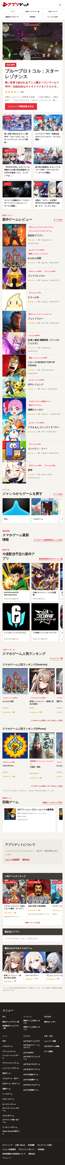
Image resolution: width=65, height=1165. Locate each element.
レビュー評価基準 (12, 860)
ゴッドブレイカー (37, 275)
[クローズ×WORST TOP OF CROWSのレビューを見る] (14, 366)
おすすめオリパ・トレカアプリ (31, 1046)
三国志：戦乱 (35, 767)
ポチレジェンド (35, 384)
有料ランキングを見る (32, 922)
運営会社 (26, 860)
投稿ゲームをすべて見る (53, 802)
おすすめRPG (28, 1052)
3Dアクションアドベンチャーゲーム (41, 227)
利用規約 (41, 1149)
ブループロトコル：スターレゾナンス (32, 73)
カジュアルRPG (34, 335)
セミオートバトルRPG (36, 250)
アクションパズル (35, 293)
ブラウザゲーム (8, 1116)
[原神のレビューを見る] (14, 473)
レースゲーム (7, 1094)
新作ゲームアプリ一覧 (32, 11)
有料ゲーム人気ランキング (31, 1028)
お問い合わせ (20, 1145)
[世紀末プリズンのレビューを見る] (14, 235)
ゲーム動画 (48, 1051)
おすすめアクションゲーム (31, 1058)
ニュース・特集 (50, 1041)
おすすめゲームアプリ (31, 1041)
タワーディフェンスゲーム (10, 1109)
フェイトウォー (35, 318)
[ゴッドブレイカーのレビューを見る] (14, 278)
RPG (4, 1041)
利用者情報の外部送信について (14, 1154)
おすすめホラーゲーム (31, 1069)
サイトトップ (7, 1145)
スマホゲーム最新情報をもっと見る (48, 540)
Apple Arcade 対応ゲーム (11, 1132)
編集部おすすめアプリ (12, 17)
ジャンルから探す (52, 17)
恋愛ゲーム (6, 1089)
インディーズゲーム (9, 1127)
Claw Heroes (8, 766)
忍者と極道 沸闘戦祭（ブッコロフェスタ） (43, 342)
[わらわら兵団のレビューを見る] (14, 257)
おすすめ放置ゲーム (30, 1079)
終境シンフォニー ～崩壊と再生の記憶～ (42, 702)
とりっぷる (33, 297)
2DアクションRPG (9, 762)
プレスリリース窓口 (44, 1145)
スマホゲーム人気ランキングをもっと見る (47, 720)
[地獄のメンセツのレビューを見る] (14, 408)
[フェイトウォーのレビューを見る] (14, 321)
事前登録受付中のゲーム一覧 (51, 559)
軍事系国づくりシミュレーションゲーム (41, 762)
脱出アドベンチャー (35, 405)
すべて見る (58, 220)
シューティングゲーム (10, 1068)
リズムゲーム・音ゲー (10, 1078)
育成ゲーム (6, 1073)
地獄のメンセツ (35, 409)
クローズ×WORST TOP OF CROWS (41, 364)
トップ (12, 11)
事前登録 (32, 17)
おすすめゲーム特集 (51, 1046)
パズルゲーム (7, 1046)
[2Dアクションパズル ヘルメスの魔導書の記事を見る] (10, 814)
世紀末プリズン (35, 235)
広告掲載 (31, 1145)
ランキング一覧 (56, 658)
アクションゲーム (9, 1051)
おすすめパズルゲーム (31, 1064)
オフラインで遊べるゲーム (10, 1121)
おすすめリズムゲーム (31, 1085)
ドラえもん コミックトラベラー (43, 427)
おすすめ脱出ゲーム (30, 1074)
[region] (32, 511)
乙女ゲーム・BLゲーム (11, 1083)
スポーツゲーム (8, 1099)
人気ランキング (52, 11)
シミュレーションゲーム (10, 1056)
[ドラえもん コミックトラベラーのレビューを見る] (14, 430)
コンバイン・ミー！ (38, 448)
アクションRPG (50, 271)
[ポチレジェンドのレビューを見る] (14, 387)
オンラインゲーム (9, 1104)
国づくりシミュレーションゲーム (40, 314)
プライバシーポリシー (26, 1149)
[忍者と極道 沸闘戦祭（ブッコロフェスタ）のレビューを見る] (14, 343)
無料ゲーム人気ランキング (31, 1022)
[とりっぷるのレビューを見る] (14, 300)
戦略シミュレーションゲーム (39, 254)
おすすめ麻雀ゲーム (30, 1090)
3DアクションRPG (35, 271)
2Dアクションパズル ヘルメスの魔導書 (35, 809)
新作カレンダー (50, 1022)
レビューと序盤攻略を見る (21, 106)
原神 (30, 470)
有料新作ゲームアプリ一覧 (10, 1027)
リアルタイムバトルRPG (38, 698)
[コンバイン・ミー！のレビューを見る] (14, 451)
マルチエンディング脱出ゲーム (39, 401)
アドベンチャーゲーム (10, 1063)
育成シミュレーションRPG (38, 358)
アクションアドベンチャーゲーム (40, 231)
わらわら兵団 (34, 258)
